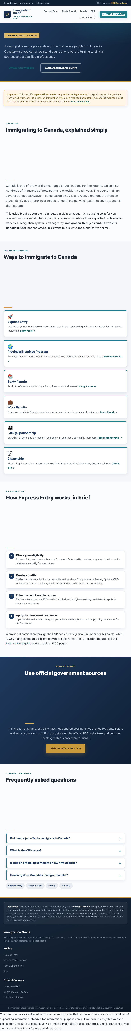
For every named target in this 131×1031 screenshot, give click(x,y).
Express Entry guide (18, 643)
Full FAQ (66, 885)
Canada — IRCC (12, 986)
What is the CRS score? (26, 850)
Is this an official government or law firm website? (43, 862)
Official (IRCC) (87, 17)
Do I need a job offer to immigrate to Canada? (40, 838)
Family (83, 11)
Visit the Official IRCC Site (65, 748)
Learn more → (27, 330)
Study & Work (69, 11)
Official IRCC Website (21, 67)
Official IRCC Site (113, 14)
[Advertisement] (65, 155)
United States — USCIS (16, 991)
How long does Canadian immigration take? (39, 875)
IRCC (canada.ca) (119, 3)
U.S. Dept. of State (13, 997)
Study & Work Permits (15, 960)
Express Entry (51, 11)
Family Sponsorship (14, 965)
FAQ (93, 11)
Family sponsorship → (110, 437)
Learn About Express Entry (61, 67)
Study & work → (87, 386)
